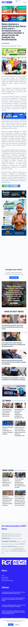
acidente (12, 534)
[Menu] (25, 2)
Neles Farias (7, 549)
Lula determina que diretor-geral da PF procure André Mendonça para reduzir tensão (12, 327)
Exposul (3, 544)
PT (13, 549)
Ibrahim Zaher (11, 544)
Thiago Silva (8, 551)
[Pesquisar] (23, 2)
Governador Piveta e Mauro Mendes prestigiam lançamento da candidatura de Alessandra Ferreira (13, 344)
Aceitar (10, 624)
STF (4, 551)
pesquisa (10, 549)
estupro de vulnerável (21, 541)
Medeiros (14, 546)
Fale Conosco (5, 579)
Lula (9, 546)
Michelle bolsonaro (20, 546)
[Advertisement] (14, 251)
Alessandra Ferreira (17, 534)
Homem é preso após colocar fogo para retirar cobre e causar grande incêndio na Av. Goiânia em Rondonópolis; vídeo (13, 612)
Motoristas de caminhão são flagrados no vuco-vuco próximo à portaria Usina (7, 482)
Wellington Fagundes (17, 551)
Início (3, 575)
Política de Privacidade (7, 580)
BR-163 (11, 538)
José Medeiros (17, 544)
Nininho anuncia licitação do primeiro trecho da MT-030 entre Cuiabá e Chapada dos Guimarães (14, 362)
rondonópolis (18, 549)
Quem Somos (5, 577)
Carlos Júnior (19, 538)
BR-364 (14, 538)
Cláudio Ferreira (9, 541)
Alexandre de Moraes (8, 536)
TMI (11, 551)
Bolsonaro (6, 538)
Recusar (17, 624)
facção (6, 544)
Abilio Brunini (6, 534)
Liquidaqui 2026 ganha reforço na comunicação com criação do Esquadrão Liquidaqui (7, 431)
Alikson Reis (17, 536)
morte (3, 549)
